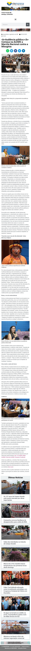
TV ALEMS (19, 455)
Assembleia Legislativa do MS (10, 34)
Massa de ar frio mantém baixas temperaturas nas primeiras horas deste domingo (15, 565)
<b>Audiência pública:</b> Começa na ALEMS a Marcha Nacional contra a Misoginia (15, 43)
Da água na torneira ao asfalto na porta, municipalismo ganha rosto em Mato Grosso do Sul (15, 614)
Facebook (22, 457)
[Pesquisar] (28, 24)
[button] (15, 19)
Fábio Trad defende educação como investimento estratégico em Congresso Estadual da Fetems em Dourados (15, 590)
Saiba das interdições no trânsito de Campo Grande (15, 543)
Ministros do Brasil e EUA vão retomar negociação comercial (14, 637)
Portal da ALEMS (10, 457)
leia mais (10, 467)
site (15, 455)
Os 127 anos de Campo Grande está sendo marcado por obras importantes (14, 498)
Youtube (17, 457)
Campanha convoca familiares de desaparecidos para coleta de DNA (15, 521)
